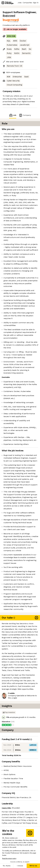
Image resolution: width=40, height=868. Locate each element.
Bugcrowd (9, 15)
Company (27, 115)
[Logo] (7, 2)
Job (14, 115)
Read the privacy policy (9, 858)
